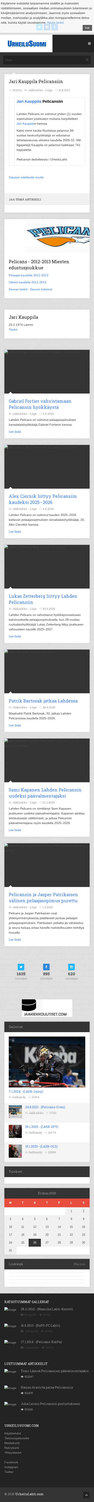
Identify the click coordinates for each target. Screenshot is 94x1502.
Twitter (9, 1472)
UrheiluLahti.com (29, 1494)
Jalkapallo (31, 1331)
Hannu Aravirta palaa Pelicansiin (47, 1387)
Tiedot (13, 329)
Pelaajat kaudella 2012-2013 (28, 275)
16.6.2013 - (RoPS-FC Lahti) (40, 1325)
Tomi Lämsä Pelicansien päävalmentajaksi (55, 1371)
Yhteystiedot (12, 1452)
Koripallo (30, 1315)
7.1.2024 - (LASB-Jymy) (26, 1091)
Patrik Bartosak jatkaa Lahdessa (43, 701)
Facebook (11, 1462)
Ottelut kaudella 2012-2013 (27, 282)
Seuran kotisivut (41, 289)
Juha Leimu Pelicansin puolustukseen (50, 1404)
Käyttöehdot (12, 1433)
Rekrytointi (11, 1448)
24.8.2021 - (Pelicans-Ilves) (45, 1107)
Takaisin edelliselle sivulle (26, 177)
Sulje (87, 27)
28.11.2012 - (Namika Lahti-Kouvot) (47, 1309)
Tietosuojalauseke (16, 1438)
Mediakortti (12, 1443)
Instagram (11, 1467)
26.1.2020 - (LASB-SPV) (41, 1127)
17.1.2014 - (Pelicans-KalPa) (41, 1342)
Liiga (48, 90)
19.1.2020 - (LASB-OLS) (41, 1146)
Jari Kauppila (29, 101)
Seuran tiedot (18, 289)
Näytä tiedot (55, 22)
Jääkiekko (36, 1113)
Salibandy (19, 1097)
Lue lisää (15, 432)
